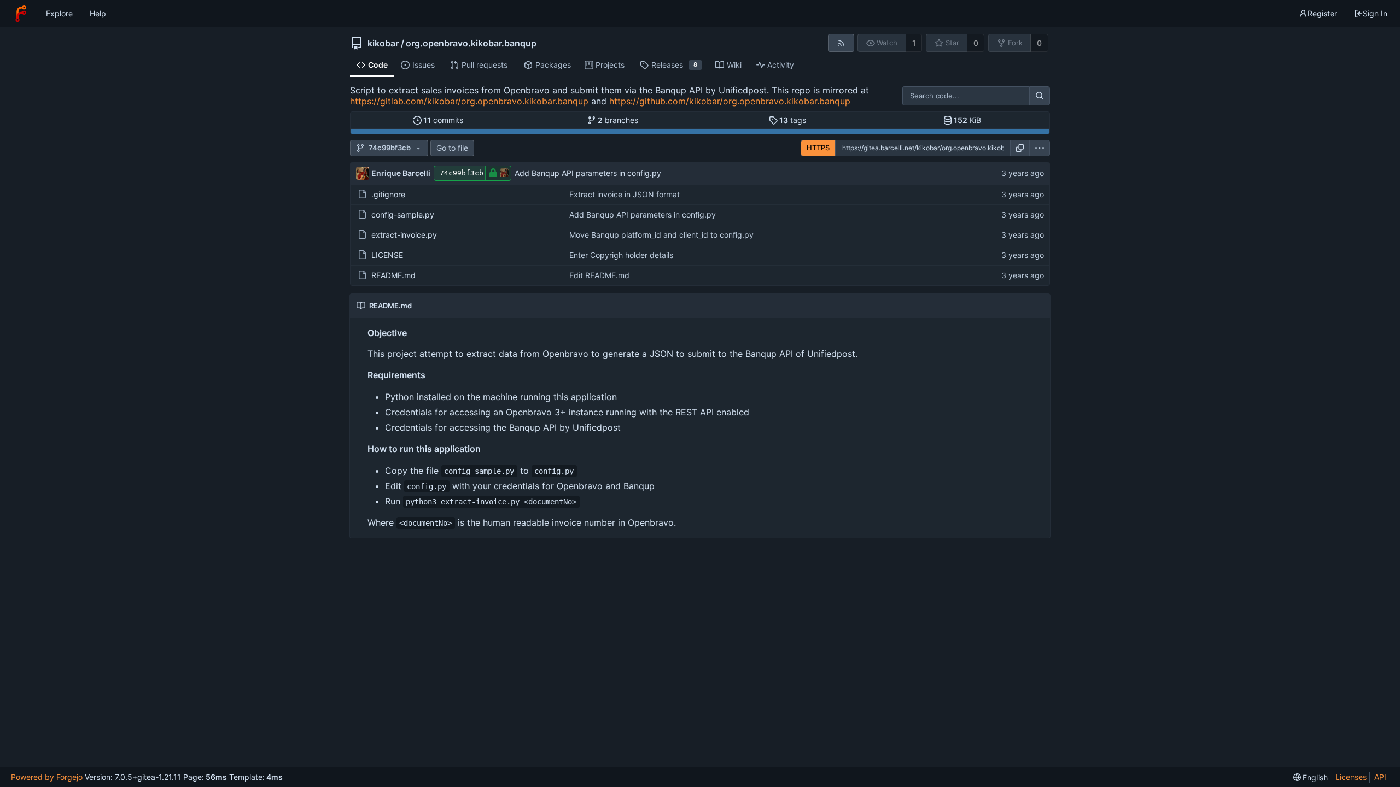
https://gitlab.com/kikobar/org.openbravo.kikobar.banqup (469, 101)
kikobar (383, 43)
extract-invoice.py (404, 234)
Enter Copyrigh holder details (621, 255)
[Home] (20, 14)
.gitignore (388, 194)
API (1380, 777)
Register (1322, 13)
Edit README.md (599, 275)
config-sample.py (402, 214)
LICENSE (387, 255)
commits (443, 120)
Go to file (452, 147)
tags (792, 120)
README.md (393, 275)
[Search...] (1039, 96)
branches (618, 120)
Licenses (1351, 777)
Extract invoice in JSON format (624, 194)
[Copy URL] (1020, 148)
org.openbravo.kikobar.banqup (471, 43)
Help (98, 13)
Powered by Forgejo (47, 777)
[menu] (1039, 148)
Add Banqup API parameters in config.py (588, 173)
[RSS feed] (841, 43)
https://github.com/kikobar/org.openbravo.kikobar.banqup (729, 101)
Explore (59, 13)
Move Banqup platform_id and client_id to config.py (661, 234)
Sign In (1375, 13)
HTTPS (818, 147)
